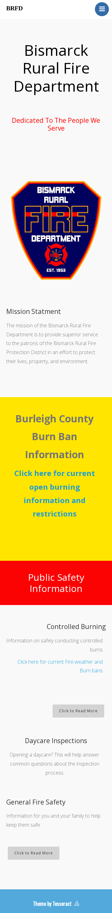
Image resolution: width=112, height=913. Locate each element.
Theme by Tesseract (52, 903)
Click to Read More (78, 711)
